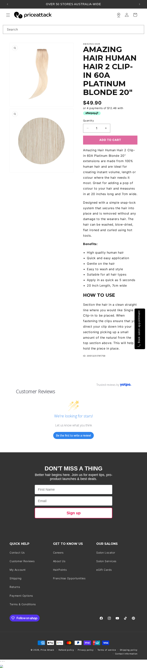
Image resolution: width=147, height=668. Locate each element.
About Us (59, 561)
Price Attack (47, 650)
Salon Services (106, 561)
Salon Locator (105, 552)
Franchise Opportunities (69, 578)
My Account (18, 569)
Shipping (16, 578)
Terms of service (106, 650)
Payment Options (21, 595)
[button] (8, 15)
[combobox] (73, 29)
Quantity (88, 120)
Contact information (126, 653)
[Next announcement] (139, 4)
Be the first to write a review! (73, 435)
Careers (58, 552)
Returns (15, 586)
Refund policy (66, 650)
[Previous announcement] (7, 4)
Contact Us (17, 552)
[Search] (140, 29)
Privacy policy (86, 650)
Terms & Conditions (23, 604)
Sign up (74, 513)
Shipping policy (129, 650)
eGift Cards (104, 569)
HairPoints (60, 569)
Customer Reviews (22, 561)
